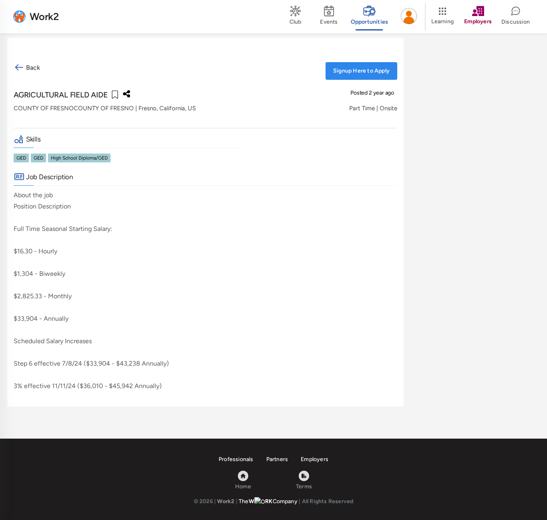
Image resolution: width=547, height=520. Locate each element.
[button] (409, 16)
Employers (314, 459)
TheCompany (268, 501)
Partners (277, 459)
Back (32, 67)
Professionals (236, 459)
